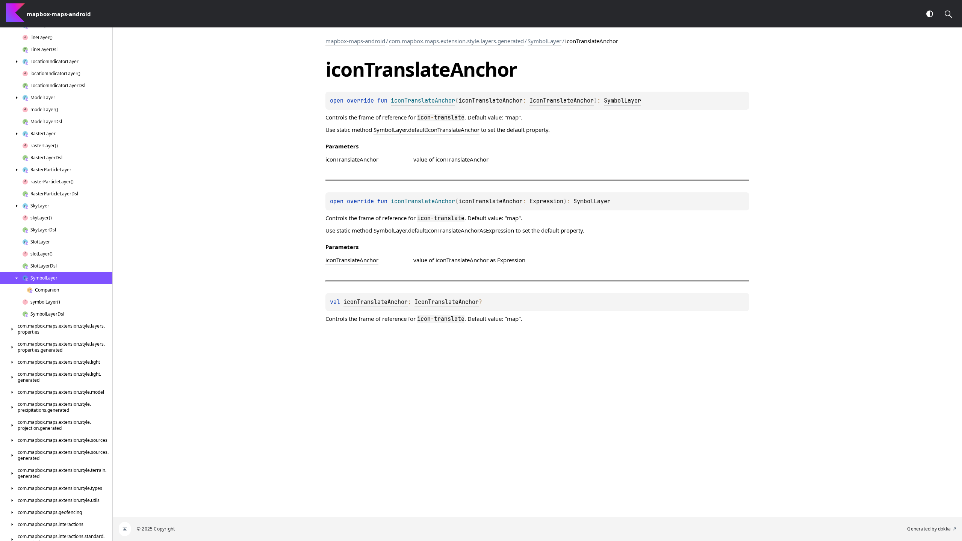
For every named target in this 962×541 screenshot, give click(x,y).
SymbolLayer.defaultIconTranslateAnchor (426, 129)
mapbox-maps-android (355, 41)
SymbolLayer (544, 41)
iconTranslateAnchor (375, 302)
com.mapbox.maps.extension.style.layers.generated (456, 41)
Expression (546, 201)
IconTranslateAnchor (561, 100)
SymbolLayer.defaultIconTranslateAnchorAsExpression (444, 230)
